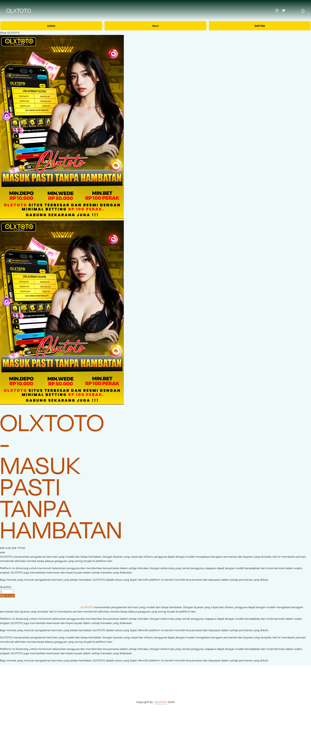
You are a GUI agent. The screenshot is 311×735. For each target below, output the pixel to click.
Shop (3, 32)
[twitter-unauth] (283, 10)
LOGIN (51, 26)
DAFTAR (259, 26)
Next (155, 26)
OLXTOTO (18, 10)
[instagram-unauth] (277, 10)
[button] (7, 595)
